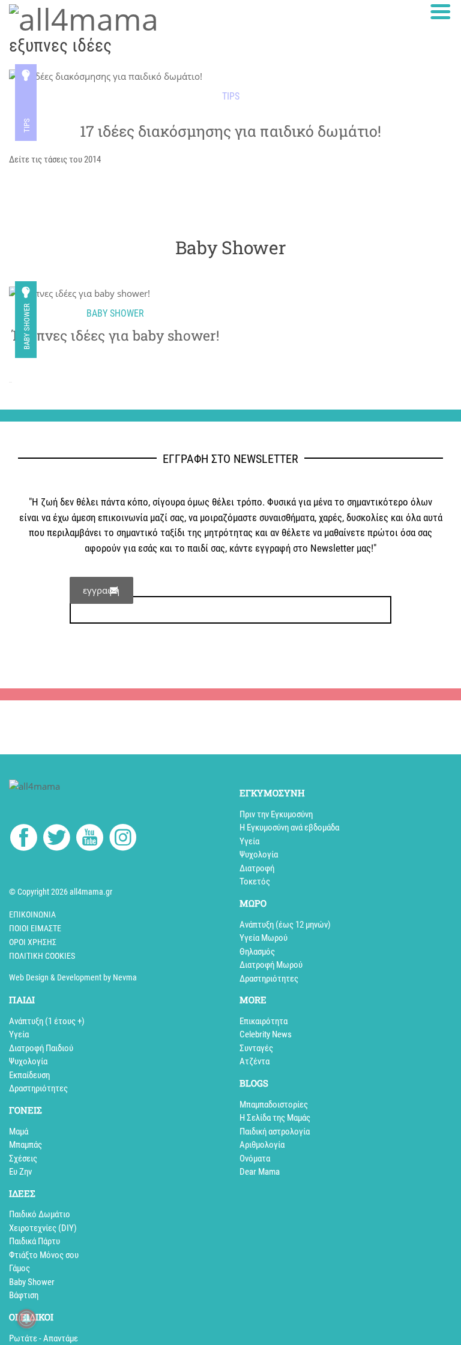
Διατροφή (257, 868)
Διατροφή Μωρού (271, 964)
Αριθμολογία (262, 1144)
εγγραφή (101, 590)
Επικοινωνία (32, 914)
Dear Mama (260, 1171)
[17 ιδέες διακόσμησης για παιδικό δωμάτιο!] (105, 76)
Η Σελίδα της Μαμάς (275, 1117)
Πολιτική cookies (42, 956)
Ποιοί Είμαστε (35, 928)
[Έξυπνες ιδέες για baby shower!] (115, 293)
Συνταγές (256, 1048)
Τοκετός (255, 881)
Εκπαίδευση (29, 1075)
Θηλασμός (257, 951)
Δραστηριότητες (269, 978)
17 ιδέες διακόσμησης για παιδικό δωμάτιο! (230, 131)
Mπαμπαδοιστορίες (274, 1104)
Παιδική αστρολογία (275, 1131)
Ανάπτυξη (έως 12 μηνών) (285, 924)
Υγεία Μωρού (264, 937)
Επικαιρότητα (264, 1021)
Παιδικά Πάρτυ (34, 1241)
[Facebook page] (23, 839)
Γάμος (19, 1268)
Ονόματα (255, 1158)
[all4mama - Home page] (83, 17)
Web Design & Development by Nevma (73, 977)
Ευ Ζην (20, 1171)
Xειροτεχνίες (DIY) (43, 1228)
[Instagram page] (122, 839)
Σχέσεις (23, 1158)
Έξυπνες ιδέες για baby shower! (115, 335)
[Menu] (440, 11)
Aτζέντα (255, 1061)
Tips (27, 125)
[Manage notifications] (26, 1318)
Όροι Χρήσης (32, 942)
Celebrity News (266, 1034)
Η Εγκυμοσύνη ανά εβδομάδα (289, 827)
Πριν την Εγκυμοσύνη (276, 814)
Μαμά (18, 1131)
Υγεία (249, 841)
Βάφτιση (23, 1295)
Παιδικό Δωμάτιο (39, 1214)
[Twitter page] (56, 839)
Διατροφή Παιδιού (41, 1048)
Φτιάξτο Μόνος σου (44, 1255)
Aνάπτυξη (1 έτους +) (47, 1021)
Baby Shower (27, 326)
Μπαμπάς (25, 1144)
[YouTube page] (89, 839)
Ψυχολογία (259, 854)
